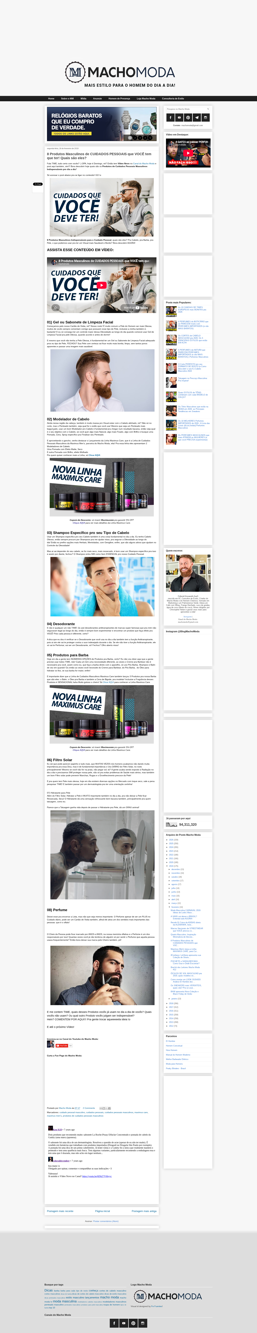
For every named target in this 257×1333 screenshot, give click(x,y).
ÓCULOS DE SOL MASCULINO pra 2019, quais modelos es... (186, 974)
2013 (171, 1022)
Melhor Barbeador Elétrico (177, 1059)
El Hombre (170, 1041)
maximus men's (54, 1116)
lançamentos (92, 1297)
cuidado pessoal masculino (72, 1112)
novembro (176, 873)
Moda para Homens (174, 1064)
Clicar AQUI (94, 455)
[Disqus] (101, 1162)
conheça (93, 1290)
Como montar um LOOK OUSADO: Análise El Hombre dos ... (186, 980)
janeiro (174, 999)
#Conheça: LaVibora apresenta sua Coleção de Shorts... (186, 956)
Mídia (83, 98)
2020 (171, 862)
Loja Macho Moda (146, 98)
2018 (171, 1003)
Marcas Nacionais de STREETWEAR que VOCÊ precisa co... (187, 929)
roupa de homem (111, 1304)
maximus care (141, 1112)
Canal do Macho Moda (144, 163)
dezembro (176, 869)
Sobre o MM (67, 98)
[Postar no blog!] (103, 1108)
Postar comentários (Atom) (106, 1221)
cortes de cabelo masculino (112, 1290)
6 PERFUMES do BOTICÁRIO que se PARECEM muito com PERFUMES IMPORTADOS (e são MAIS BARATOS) (193, 325)
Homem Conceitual (174, 1046)
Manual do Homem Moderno (178, 1055)
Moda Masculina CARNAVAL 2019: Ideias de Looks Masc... (186, 911)
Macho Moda (65, 1108)
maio (173, 896)
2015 (171, 1015)
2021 (171, 858)
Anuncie (97, 98)
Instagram (188, 616)
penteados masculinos (72, 1305)
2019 (171, 866)
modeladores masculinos (114, 1301)
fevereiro (175, 907)
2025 (171, 843)
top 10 (52, 1307)
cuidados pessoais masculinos (119, 1112)
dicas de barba (66, 1294)
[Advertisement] (121, 27)
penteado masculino (54, 1304)
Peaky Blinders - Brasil (176, 1068)
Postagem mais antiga (144, 1211)
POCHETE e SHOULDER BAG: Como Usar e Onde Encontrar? (185, 962)
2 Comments (89, 1108)
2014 (171, 1018)
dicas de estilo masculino (115, 1294)
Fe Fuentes (156, 1306)
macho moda (109, 1297)
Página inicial (102, 1211)
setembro (175, 881)
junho (174, 892)
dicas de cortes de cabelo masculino (88, 1294)
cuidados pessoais (95, 1112)
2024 (171, 847)
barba (56, 1290)
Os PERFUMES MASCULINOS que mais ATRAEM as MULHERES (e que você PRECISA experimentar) (193, 437)
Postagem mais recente (60, 1211)
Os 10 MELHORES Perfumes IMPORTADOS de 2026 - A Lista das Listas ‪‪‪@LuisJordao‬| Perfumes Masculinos (194, 424)
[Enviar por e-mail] (100, 1108)
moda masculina (65, 1301)
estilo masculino (75, 1297)
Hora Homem (171, 1050)
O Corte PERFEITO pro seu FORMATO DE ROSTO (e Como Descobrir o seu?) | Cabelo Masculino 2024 (192, 367)
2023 (171, 851)
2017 (171, 1007)
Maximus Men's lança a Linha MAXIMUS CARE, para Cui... (184, 950)
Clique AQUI (79, 523)
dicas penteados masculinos (54, 1298)
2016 (171, 1011)
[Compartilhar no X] (106, 1108)
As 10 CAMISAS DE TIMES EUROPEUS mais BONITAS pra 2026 (192, 309)
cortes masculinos (52, 1294)
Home (51, 98)
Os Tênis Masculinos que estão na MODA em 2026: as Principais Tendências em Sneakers (193, 409)
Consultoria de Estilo (173, 98)
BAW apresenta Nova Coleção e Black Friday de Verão (185, 992)
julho (173, 888)
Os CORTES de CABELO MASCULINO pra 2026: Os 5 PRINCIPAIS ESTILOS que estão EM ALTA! (192, 339)
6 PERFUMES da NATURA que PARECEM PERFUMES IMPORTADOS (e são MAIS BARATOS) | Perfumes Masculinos (193, 353)
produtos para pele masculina (92, 1305)
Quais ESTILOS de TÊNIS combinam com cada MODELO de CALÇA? (193, 394)
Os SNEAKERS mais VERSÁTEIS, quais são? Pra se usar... (186, 986)
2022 (171, 855)
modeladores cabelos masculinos (90, 1302)
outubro (174, 877)
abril (173, 899)
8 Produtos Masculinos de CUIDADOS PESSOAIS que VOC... (184, 942)
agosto (174, 884)
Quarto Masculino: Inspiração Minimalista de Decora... (183, 935)
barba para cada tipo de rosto (74, 1291)
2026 (171, 840)
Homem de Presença (119, 98)
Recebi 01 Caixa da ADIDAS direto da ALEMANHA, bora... (186, 923)
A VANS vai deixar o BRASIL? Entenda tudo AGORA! (184, 917)
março (174, 903)
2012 (171, 1026)
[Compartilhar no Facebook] (109, 1108)
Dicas (48, 1290)
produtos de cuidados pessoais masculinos (83, 1116)
